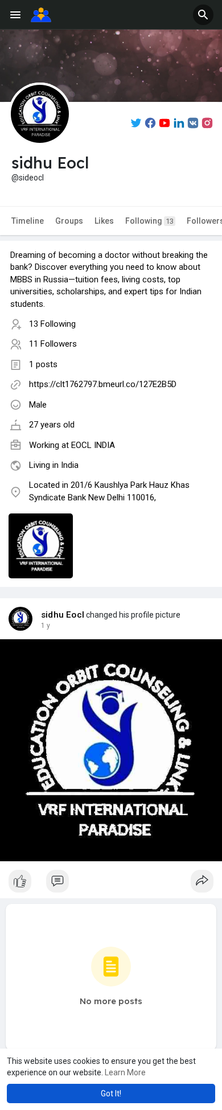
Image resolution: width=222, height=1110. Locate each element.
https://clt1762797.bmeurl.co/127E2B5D (102, 384)
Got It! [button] (111, 1093)
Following (149, 220)
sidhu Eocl (62, 615)
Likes (104, 220)
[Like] (111, 884)
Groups (69, 220)
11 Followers (53, 344)
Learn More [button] (125, 1072)
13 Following (52, 324)
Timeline (27, 220)
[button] (203, 15)
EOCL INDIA (93, 445)
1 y (45, 626)
